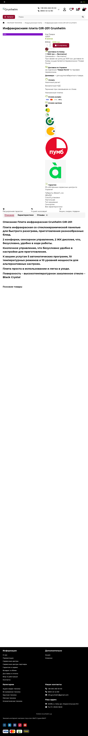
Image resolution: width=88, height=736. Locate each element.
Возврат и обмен (10, 670)
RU (84, 2)
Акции (47, 655)
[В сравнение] (83, 297)
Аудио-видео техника (11, 689)
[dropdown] (4, 2)
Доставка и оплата (10, 673)
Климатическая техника (12, 701)
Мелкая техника (9, 698)
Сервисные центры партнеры (15, 664)
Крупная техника (9, 695)
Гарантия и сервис (10, 667)
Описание (9, 215)
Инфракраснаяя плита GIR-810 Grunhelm (21, 561)
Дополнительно (53, 651)
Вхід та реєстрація (10, 677)
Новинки (48, 658)
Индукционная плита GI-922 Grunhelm (20, 502)
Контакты (7, 680)
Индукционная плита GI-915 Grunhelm (20, 444)
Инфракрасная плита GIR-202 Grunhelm (20, 327)
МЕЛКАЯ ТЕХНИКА (14, 23)
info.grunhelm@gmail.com (58, 695)
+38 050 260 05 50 (48, 8)
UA (81, 2)
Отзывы (42, 215)
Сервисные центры (10, 661)
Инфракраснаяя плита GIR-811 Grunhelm (20, 619)
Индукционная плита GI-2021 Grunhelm (20, 385)
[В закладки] (83, 293)
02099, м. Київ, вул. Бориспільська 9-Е (63, 704)
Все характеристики (53, 207)
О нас (5, 655)
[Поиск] (83, 17)
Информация (10, 651)
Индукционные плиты (33, 23)
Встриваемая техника (11, 692)
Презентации (8, 658)
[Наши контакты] (80, 731)
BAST (44, 718)
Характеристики (26, 215)
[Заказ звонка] (86, 730)
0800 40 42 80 (46, 11)
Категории (8, 684)
